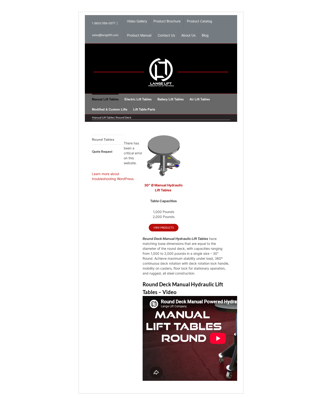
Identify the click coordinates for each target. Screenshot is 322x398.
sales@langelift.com (105, 35)
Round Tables (103, 139)
